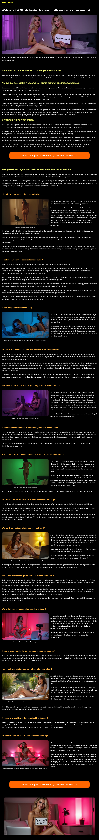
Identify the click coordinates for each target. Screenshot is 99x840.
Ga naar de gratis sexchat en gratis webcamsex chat (49, 155)
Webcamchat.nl (7, 2)
